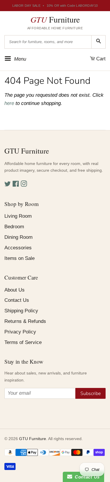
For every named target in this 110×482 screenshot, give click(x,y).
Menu (19, 59)
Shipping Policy (21, 311)
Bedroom (14, 226)
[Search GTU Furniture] (98, 41)
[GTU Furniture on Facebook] (15, 185)
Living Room (18, 216)
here (9, 103)
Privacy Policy (20, 332)
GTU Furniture (32, 438)
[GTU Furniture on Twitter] (7, 185)
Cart (100, 59)
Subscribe (90, 393)
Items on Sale (19, 258)
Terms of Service (23, 342)
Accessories (18, 248)
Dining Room (18, 237)
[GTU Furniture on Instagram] (24, 185)
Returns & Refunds (25, 321)
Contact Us (16, 300)
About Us (14, 290)
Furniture (55, 19)
